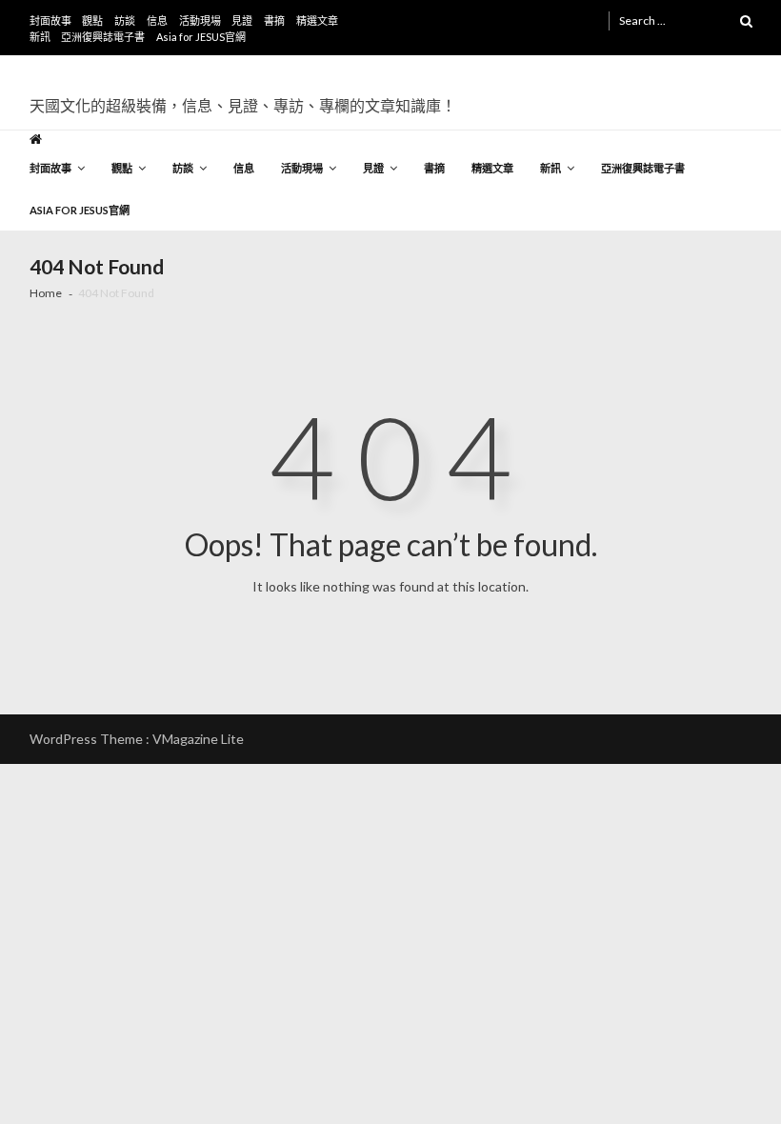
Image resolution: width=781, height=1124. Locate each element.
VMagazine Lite (198, 739)
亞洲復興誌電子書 (103, 36)
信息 (157, 20)
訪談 (124, 20)
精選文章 (317, 20)
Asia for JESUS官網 (201, 36)
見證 (241, 20)
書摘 (274, 20)
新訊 (40, 36)
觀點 (92, 20)
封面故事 (50, 20)
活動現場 (200, 20)
